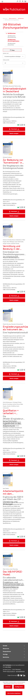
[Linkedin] (24, 675)
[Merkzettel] (20, 1)
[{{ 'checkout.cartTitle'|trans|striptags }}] (25, 1)
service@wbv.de (20, 671)
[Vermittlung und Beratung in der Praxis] (8, 231)
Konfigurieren (19, 687)
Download (14, 129)
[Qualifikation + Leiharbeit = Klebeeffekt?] (8, 393)
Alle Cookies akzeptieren (14, 693)
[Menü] (2, 1)
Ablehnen (8, 687)
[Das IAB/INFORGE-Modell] (8, 560)
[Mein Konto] (23, 1)
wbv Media (8, 667)
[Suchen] (17, 1)
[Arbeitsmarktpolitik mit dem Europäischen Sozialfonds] (8, 479)
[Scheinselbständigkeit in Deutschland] (8, 77)
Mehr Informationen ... (19, 683)
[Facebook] (18, 675)
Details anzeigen (14, 133)
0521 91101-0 (11, 671)
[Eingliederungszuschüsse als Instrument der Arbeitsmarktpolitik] (8, 315)
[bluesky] (21, 675)
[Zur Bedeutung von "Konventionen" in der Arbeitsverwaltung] (8, 148)
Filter (13, 50)
